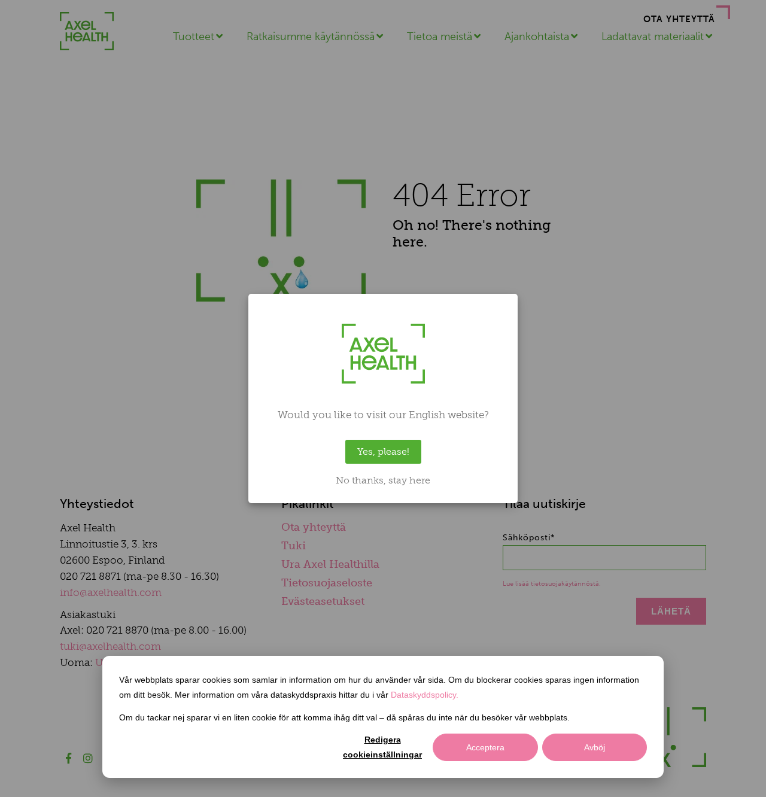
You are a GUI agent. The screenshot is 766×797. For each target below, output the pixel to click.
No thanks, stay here (383, 480)
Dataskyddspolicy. (424, 694)
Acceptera (485, 747)
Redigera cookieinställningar (382, 747)
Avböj (594, 747)
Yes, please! (383, 451)
